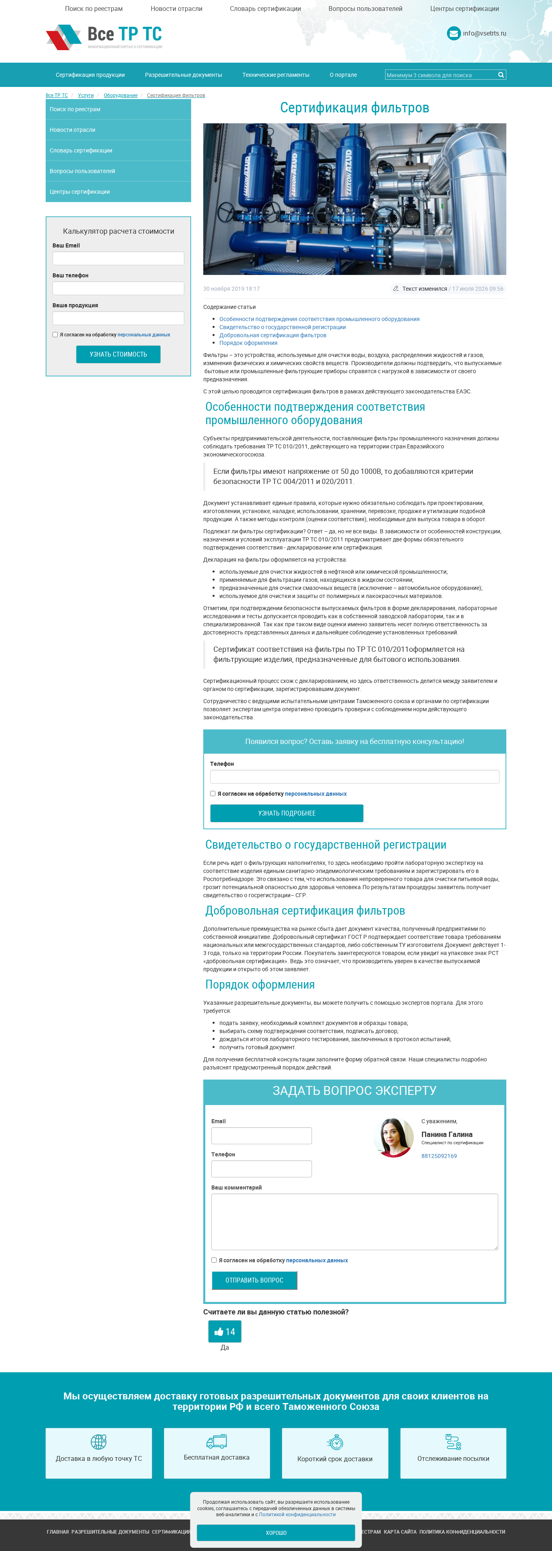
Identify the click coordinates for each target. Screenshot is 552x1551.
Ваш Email (66, 245)
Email (218, 1121)
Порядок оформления (248, 343)
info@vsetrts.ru (484, 33)
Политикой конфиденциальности (297, 1514)
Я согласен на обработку (282, 793)
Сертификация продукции (90, 74)
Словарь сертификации (265, 8)
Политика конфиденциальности (462, 1531)
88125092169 (439, 1156)
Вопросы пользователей (365, 8)
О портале (343, 74)
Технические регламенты (276, 74)
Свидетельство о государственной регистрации (282, 327)
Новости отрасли (176, 8)
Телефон (222, 763)
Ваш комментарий (236, 1187)
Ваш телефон (70, 275)
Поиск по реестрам (94, 8)
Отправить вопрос (254, 1280)
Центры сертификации (464, 8)
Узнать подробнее (287, 813)
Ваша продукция (75, 305)
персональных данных (316, 793)
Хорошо (276, 1532)
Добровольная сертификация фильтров (273, 335)
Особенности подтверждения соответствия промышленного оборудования (319, 319)
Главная (58, 1531)
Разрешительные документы (183, 74)
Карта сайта (400, 1531)
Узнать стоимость (118, 354)
